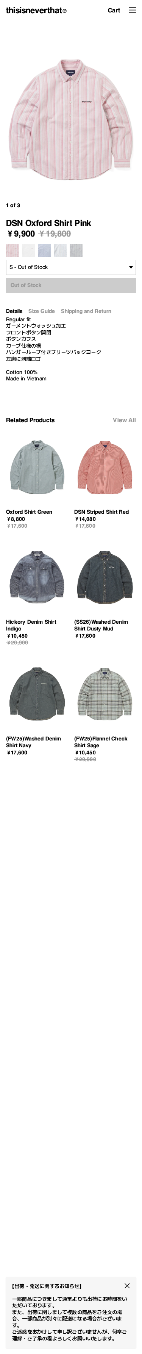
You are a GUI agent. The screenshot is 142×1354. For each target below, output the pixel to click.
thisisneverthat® (36, 10)
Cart (114, 10)
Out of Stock (26, 285)
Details (14, 311)
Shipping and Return (86, 311)
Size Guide (41, 311)
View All (124, 420)
